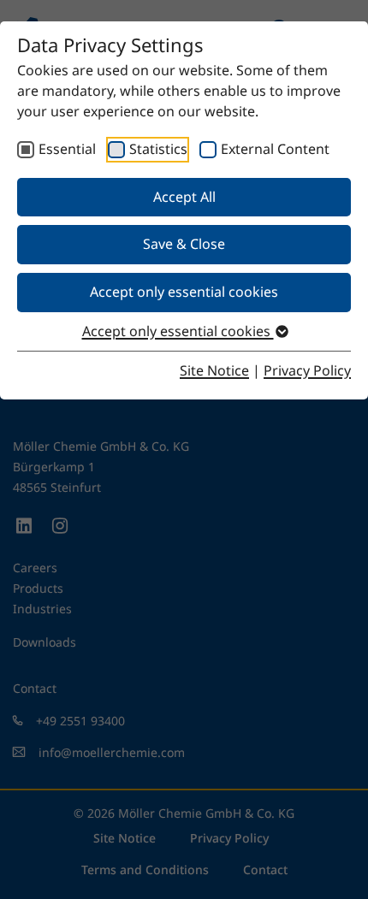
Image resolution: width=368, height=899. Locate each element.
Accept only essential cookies (184, 291)
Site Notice (214, 370)
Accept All (184, 196)
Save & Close (184, 243)
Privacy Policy (307, 370)
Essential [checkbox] (67, 148)
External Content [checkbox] (275, 148)
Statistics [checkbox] (158, 148)
